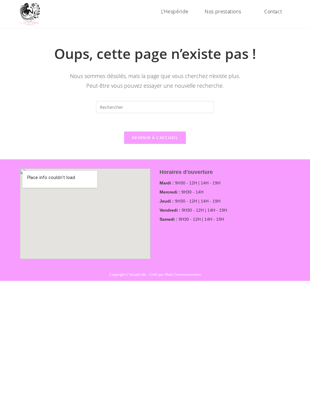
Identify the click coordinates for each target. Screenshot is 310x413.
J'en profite (275, 10)
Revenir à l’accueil (155, 137)
